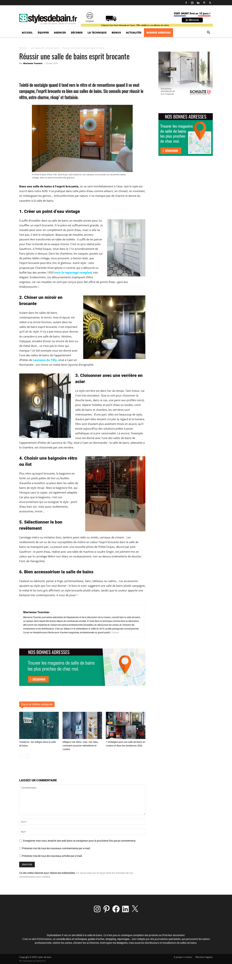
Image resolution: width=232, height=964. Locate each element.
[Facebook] (186, 2)
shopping (110, 939)
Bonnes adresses (158, 32)
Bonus (116, 32)
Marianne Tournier (33, 63)
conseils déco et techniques (71, 939)
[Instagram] (192, 2)
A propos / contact (183, 957)
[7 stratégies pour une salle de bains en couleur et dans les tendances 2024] (125, 725)
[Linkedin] (198, 2)
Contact (115, 632)
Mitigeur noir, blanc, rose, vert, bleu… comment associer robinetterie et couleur (81, 746)
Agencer (60, 32)
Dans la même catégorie (36, 704)
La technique (97, 32)
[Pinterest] (204, 2)
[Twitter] (210, 2)
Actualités (133, 32)
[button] (208, 33)
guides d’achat (96, 939)
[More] (94, 71)
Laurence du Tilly (45, 360)
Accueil (27, 32)
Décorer (76, 32)
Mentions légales (204, 957)
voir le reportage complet (73, 272)
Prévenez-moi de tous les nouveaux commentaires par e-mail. (56, 848)
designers (122, 942)
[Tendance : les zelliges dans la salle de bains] (39, 725)
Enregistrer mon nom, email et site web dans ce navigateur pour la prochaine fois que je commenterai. (79, 840)
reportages (123, 939)
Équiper (43, 32)
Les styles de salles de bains (45, 47)
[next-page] (27, 756)
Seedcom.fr (41, 960)
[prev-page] (21, 756)
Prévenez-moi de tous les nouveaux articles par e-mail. (52, 855)
